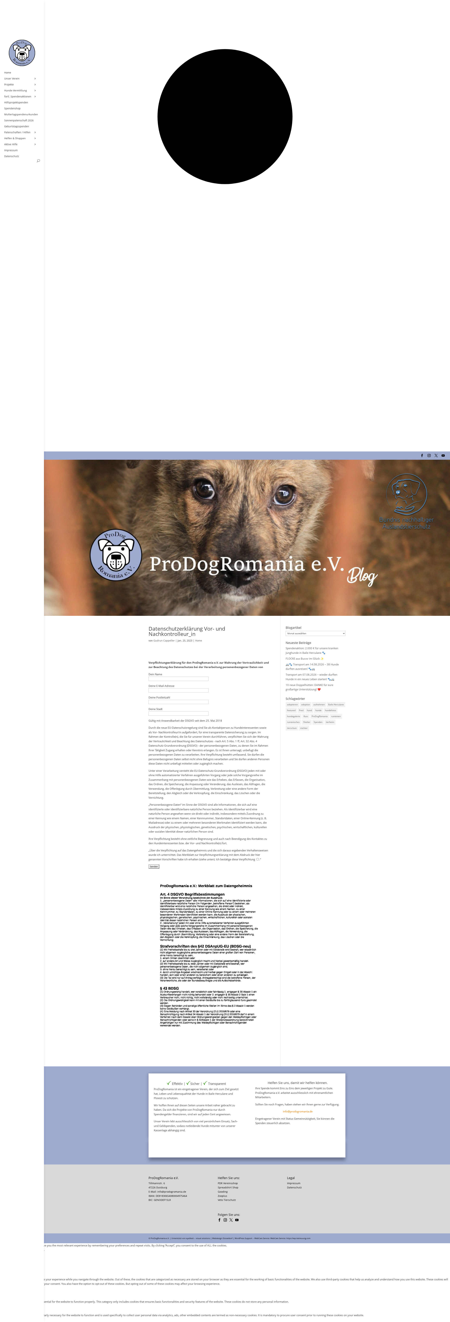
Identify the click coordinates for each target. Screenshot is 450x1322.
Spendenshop (12, 108)
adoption (305, 704)
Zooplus (222, 1196)
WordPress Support (243, 1238)
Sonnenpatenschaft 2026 (19, 120)
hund (309, 710)
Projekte (9, 84)
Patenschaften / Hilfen (17, 132)
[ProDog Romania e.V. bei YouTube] (237, 1220)
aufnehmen (319, 704)
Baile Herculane (336, 704)
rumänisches (293, 722)
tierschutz (292, 728)
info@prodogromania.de (298, 1111)
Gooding (223, 1191)
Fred (301, 710)
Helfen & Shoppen (15, 138)
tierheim (330, 722)
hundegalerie (293, 716)
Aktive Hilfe (10, 144)
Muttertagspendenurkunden (21, 114)
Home (7, 72)
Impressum (11, 150)
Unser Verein (12, 78)
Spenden (318, 722)
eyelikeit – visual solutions (198, 1238)
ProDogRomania (320, 716)
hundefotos (330, 710)
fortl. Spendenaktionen (17, 96)
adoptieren (292, 704)
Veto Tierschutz (227, 1200)
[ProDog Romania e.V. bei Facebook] (220, 1220)
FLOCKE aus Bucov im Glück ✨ (305, 658)
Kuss (306, 716)
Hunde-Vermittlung (15, 90)
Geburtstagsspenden (16, 126)
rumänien (336, 716)
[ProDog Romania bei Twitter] (231, 1220)
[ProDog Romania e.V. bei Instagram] (226, 1220)
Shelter (306, 722)
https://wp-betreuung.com (298, 1238)
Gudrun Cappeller (164, 640)
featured (291, 710)
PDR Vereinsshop (228, 1183)
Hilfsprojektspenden (16, 102)
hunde (318, 710)
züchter (304, 728)
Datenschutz (11, 156)
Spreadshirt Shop (228, 1187)
